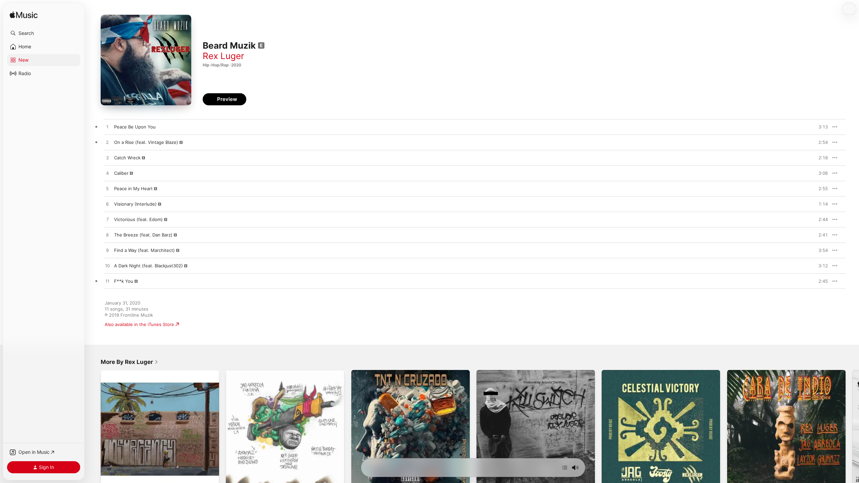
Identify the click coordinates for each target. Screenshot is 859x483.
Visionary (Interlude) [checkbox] (135, 204)
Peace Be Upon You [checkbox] (135, 126)
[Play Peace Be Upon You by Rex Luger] (107, 127)
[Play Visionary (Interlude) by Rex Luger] (107, 204)
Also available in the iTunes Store (139, 324)
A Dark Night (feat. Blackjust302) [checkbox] (148, 265)
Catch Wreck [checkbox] (127, 157)
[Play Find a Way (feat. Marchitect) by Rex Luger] (107, 251)
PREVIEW (820, 127)
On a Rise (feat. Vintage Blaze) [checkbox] (146, 142)
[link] (129, 362)
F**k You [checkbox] (123, 281)
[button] (43, 33)
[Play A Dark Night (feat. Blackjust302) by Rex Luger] (107, 266)
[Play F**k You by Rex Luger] (107, 281)
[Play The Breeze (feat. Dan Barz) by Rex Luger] (107, 235)
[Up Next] (565, 467)
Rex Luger (223, 56)
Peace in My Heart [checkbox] (133, 188)
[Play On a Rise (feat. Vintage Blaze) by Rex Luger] (107, 143)
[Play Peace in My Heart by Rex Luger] (107, 189)
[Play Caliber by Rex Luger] (107, 173)
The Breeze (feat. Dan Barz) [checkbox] (143, 234)
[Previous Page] (94, 429)
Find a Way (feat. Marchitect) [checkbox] (144, 250)
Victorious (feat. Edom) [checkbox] (138, 219)
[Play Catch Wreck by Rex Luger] (107, 158)
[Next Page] (852, 429)
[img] (24, 15)
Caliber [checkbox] (121, 173)
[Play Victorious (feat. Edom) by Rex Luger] (107, 220)
